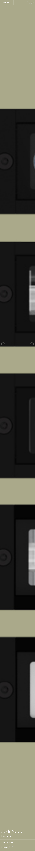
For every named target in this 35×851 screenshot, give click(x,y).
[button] (3, 344)
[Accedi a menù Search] (28, 2)
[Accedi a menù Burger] (32, 2)
